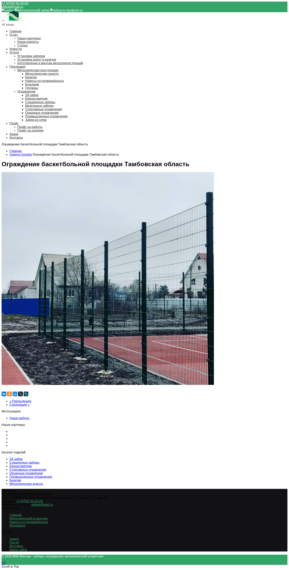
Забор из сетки (36, 120)
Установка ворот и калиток (36, 59)
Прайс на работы (29, 127)
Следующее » (19, 404)
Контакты (16, 137)
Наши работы (19, 418)
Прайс (14, 123)
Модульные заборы (39, 105)
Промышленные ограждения (46, 116)
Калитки (31, 77)
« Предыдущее (20, 401)
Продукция (17, 66)
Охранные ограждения (42, 112)
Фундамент (17, 525)
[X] (20, 394)
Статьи (22, 45)
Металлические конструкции (37, 70)
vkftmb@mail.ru (12, 6)
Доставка (16, 546)
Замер (14, 539)
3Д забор (16, 459)
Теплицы (31, 88)
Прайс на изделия (30, 130)
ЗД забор (32, 95)
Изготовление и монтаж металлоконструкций (50, 63)
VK (4, 563)
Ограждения (26, 91)
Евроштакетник (36, 98)
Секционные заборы (40, 102)
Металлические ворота (42, 73)
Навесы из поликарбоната (44, 81)
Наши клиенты (28, 42)
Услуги (14, 52)
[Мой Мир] (15, 394)
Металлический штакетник (28, 518)
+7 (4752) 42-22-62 (15, 3)
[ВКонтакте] (4, 394)
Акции (13, 134)
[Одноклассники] (9, 394)
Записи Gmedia (20, 154)
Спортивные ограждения (43, 109)
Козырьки (32, 84)
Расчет (14, 542)
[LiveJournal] (26, 394)
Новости (15, 49)
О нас (13, 34)
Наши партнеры (29, 38)
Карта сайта (18, 549)
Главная (15, 31)
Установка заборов (31, 56)
